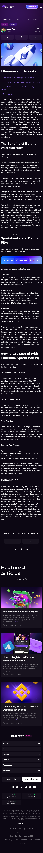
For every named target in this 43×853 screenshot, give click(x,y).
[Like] (12, 541)
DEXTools (22, 832)
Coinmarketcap (17, 829)
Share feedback (34, 840)
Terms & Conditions (21, 840)
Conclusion (7, 94)
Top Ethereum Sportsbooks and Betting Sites (21, 82)
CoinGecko (30, 829)
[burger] (40, 7)
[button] (21, 743)
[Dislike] (30, 541)
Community (11, 779)
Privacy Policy (7, 840)
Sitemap (22, 844)
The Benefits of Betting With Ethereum (19, 78)
